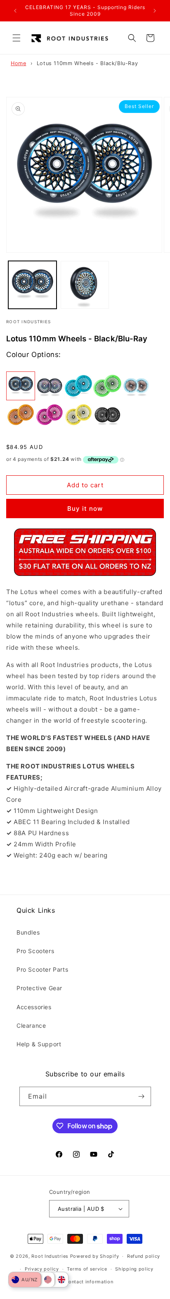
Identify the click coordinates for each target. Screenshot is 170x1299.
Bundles (28, 932)
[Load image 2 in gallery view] (85, 285)
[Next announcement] (155, 11)
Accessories (34, 1006)
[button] (16, 38)
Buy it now (85, 508)
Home (18, 63)
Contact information (89, 1282)
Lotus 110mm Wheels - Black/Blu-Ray (87, 63)
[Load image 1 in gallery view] (32, 285)
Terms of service (87, 1269)
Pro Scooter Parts (42, 969)
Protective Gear (39, 987)
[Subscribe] (141, 1096)
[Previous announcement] (15, 11)
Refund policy (143, 1256)
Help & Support (39, 1044)
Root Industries (49, 1256)
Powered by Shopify (94, 1256)
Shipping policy (134, 1269)
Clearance (31, 1025)
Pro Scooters (35, 950)
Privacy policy (42, 1269)
